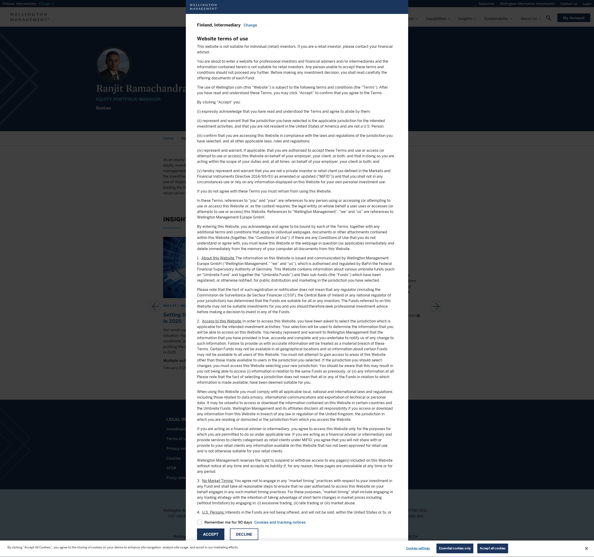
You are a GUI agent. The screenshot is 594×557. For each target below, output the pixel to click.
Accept (210, 534)
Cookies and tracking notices (280, 522)
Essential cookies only (455, 548)
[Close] (586, 548)
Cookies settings (418, 548)
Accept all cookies (493, 548)
